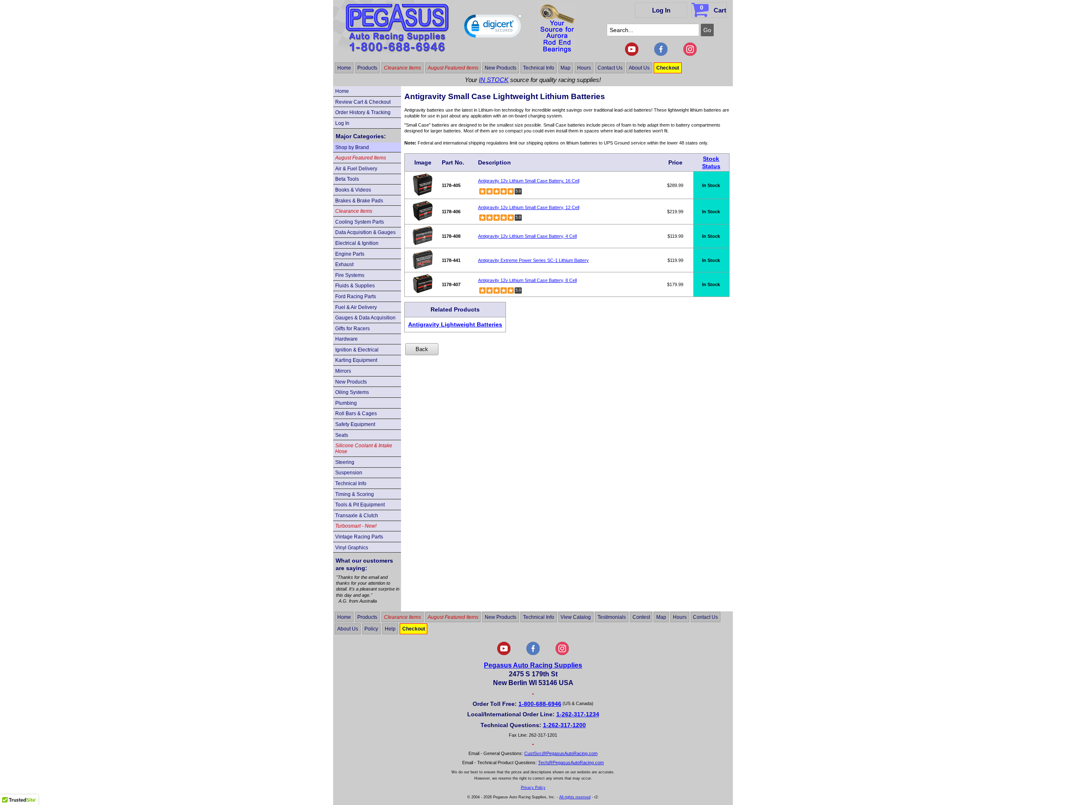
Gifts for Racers (352, 328)
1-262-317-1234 (577, 714)
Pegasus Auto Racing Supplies (533, 665)
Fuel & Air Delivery (356, 307)
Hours (584, 68)
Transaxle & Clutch (356, 515)
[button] (493, 28)
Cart (713, 9)
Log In (661, 10)
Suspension (348, 473)
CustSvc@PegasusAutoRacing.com (561, 753)
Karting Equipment (356, 360)
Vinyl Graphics (351, 548)
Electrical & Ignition (357, 243)
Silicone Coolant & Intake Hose (363, 448)
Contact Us (610, 68)
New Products (500, 68)
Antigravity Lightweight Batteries (455, 324)
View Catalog (575, 617)
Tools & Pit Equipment (360, 505)
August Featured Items (453, 68)
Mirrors (343, 371)
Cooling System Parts (359, 222)
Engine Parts (349, 254)
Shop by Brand (352, 147)
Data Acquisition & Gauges (365, 232)
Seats (341, 435)
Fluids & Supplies (355, 286)
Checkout (667, 68)
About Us (639, 68)
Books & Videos (353, 190)
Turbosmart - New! (355, 526)
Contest (641, 617)
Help (390, 629)
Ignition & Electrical (357, 350)
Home (344, 68)
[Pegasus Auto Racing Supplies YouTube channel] (631, 54)
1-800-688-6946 (539, 703)
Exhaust (344, 264)
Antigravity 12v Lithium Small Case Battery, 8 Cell (527, 280)
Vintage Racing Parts (359, 537)
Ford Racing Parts (355, 296)
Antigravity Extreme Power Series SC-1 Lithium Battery (533, 260)
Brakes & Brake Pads (359, 201)
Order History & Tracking (363, 112)
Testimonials (612, 617)
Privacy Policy (533, 787)
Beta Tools (347, 179)
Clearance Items (402, 68)
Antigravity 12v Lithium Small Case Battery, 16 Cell (528, 180)
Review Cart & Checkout (363, 102)
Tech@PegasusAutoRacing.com (571, 762)
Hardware (346, 339)
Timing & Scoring (354, 494)
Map (565, 68)
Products (367, 68)
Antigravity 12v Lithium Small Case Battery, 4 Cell (527, 236)
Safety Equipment (355, 424)
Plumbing (346, 403)
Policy (371, 629)
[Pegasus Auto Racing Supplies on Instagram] (690, 54)
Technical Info (538, 68)
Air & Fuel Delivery (356, 169)
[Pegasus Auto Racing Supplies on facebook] (660, 54)
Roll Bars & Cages (356, 413)
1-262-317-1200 (564, 725)
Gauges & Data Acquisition (365, 318)
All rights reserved (574, 797)
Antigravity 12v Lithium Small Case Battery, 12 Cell (528, 207)
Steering (344, 462)
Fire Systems (349, 275)
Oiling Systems (352, 392)
